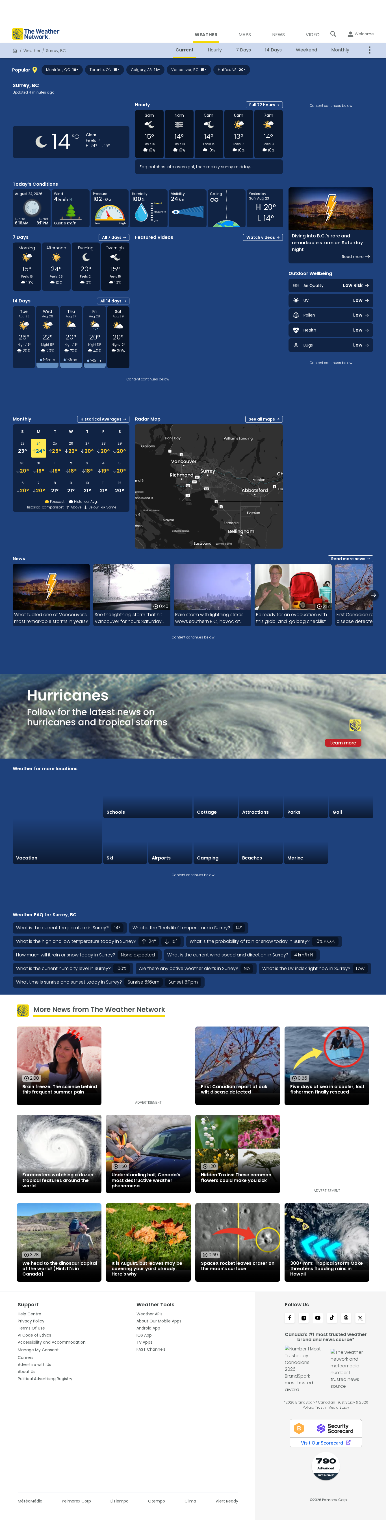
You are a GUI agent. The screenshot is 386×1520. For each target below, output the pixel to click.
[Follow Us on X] (360, 1318)
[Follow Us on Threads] (346, 1318)
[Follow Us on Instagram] (304, 1318)
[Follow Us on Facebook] (290, 1318)
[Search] (333, 34)
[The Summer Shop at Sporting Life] (351, 841)
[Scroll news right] (373, 595)
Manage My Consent (38, 1349)
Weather (31, 50)
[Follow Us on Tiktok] (332, 1318)
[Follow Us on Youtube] (318, 1318)
